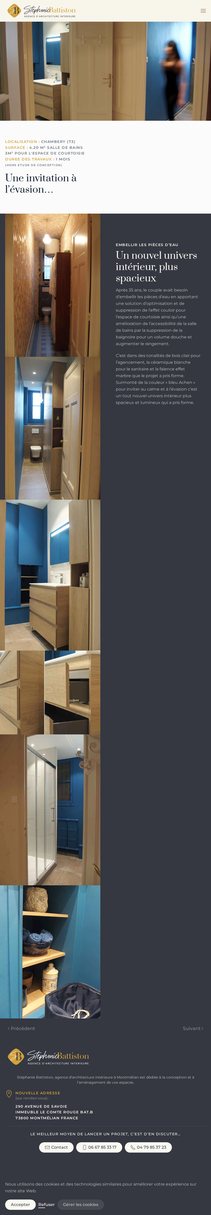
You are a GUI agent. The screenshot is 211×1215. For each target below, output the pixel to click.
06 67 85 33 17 (102, 1147)
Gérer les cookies (80, 1204)
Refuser (46, 1204)
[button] (203, 11)
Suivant (191, 1028)
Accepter (20, 1204)
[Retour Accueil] (41, 11)
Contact (59, 1147)
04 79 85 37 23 (151, 1147)
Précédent (23, 1028)
